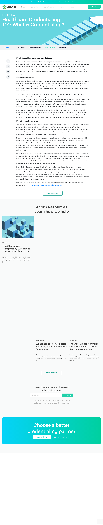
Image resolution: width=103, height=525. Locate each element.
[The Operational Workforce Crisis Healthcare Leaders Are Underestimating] (85, 276)
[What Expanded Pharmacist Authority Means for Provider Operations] (51, 276)
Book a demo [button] (42, 437)
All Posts (6, 47)
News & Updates (50, 47)
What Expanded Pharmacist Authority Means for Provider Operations (51, 346)
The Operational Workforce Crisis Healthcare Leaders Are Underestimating (83, 346)
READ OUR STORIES (51, 373)
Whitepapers (62, 47)
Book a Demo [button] (94, 7)
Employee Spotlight (35, 47)
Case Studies (21, 47)
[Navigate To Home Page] (9, 7)
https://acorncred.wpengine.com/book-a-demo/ (46, 185)
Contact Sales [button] (60, 437)
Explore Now (71, 1)
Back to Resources (52, 193)
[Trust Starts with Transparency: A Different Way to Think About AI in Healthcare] (18, 227)
